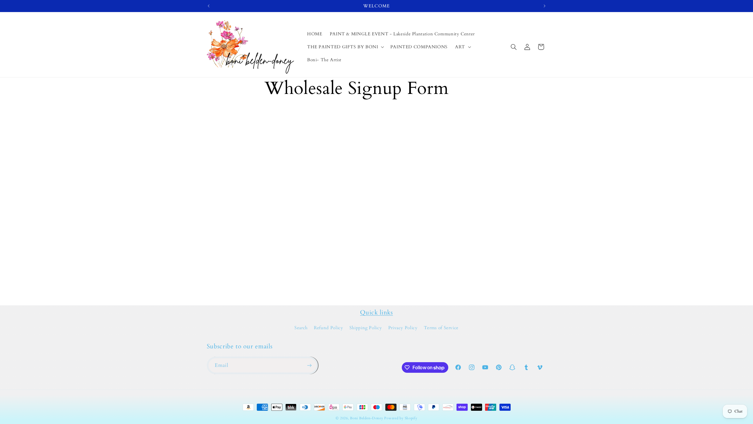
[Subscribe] (309, 365)
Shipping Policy (365, 328)
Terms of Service (441, 328)
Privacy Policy (403, 328)
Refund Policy (328, 328)
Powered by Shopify (400, 418)
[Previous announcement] (208, 6)
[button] (345, 46)
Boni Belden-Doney (366, 418)
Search (301, 328)
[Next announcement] (544, 6)
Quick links (376, 313)
